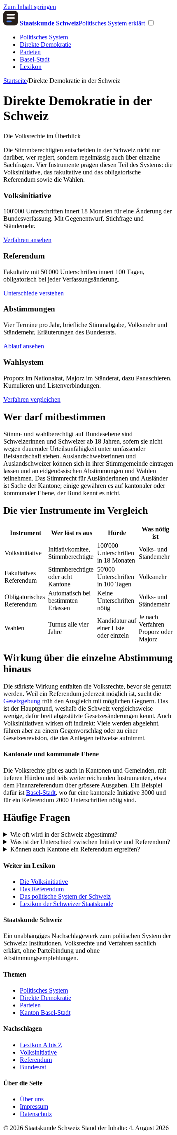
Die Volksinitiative (44, 881)
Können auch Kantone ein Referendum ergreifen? (75, 849)
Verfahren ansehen (27, 239)
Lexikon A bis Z (41, 1044)
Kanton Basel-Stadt (45, 1012)
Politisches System (44, 37)
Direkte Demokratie (45, 44)
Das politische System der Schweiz (65, 896)
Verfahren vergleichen (32, 399)
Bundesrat (33, 1067)
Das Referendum (42, 889)
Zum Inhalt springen (29, 6)
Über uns (32, 1099)
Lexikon (31, 66)
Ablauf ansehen (23, 346)
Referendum (36, 1059)
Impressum (34, 1106)
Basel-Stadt (34, 59)
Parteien (30, 51)
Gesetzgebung (21, 701)
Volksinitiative (38, 1052)
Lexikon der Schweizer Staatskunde (66, 903)
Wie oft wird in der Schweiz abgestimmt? (63, 834)
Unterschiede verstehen (33, 293)
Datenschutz (36, 1113)
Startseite (15, 80)
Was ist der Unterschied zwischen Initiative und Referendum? (90, 841)
